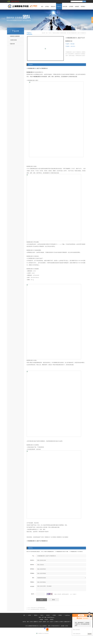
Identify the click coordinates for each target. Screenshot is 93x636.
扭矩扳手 (44, 621)
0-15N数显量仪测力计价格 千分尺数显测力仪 (63, 551)
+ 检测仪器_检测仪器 (14, 36)
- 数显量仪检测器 (13, 40)
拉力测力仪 (56, 621)
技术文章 (65, 6)
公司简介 (47, 6)
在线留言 (77, 6)
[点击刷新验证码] (49, 594)
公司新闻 (71, 6)
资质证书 (53, 6)
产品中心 (59, 6)
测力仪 (31, 621)
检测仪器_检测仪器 (56, 32)
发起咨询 (89, 633)
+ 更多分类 (12, 43)
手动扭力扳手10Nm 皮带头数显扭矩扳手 (37, 607)
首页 (42, 6)
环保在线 (51, 619)
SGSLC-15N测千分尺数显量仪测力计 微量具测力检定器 (51, 551)
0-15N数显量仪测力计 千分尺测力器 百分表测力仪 (79, 551)
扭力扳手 (40, 621)
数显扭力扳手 (66, 621)
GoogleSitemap (67, 615)
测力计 (28, 621)
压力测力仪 (61, 621)
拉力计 (48, 621)
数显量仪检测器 (63, 32)
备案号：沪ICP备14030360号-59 (53, 625)
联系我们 (83, 6)
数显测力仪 (36, 621)
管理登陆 (41, 619)
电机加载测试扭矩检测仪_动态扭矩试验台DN (38, 609)
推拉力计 (52, 621)
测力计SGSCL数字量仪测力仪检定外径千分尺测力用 (36, 551)
